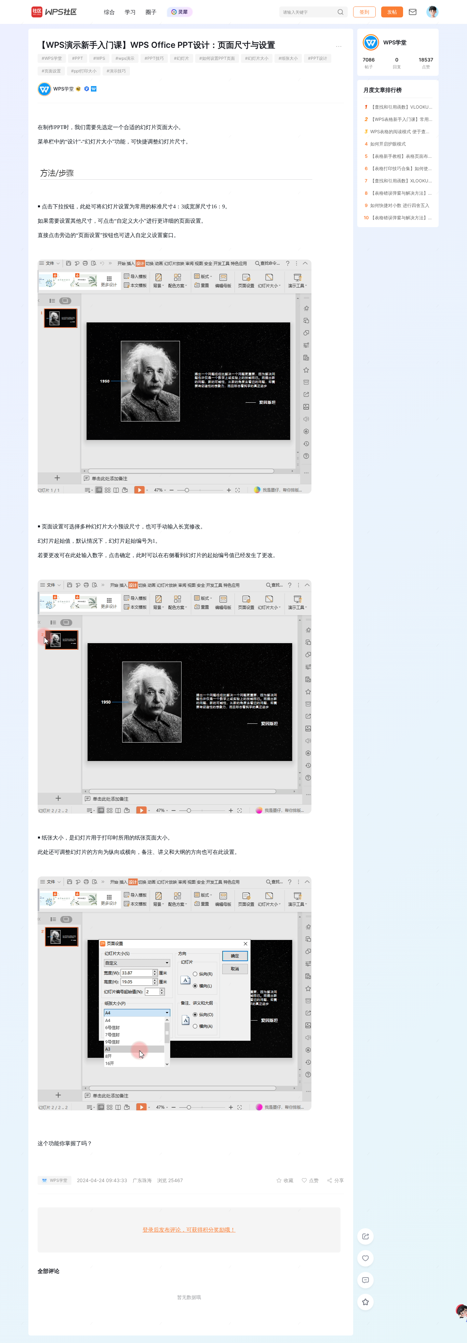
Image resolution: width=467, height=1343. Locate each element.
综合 (109, 12)
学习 (130, 12)
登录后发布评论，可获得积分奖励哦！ (189, 1230)
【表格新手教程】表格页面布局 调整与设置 (401, 156)
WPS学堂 (63, 89)
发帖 (392, 12)
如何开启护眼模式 (388, 144)
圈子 (151, 12)
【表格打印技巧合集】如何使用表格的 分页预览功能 (401, 168)
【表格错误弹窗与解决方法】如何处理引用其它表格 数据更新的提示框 (401, 193)
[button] (392, 11)
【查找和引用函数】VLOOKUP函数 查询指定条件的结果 (401, 107)
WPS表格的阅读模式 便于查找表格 (401, 131)
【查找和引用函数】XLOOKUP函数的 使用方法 (401, 180)
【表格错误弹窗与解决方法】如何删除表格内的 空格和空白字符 (401, 217)
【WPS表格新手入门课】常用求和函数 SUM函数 (401, 119)
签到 (364, 12)
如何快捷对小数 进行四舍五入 (399, 205)
